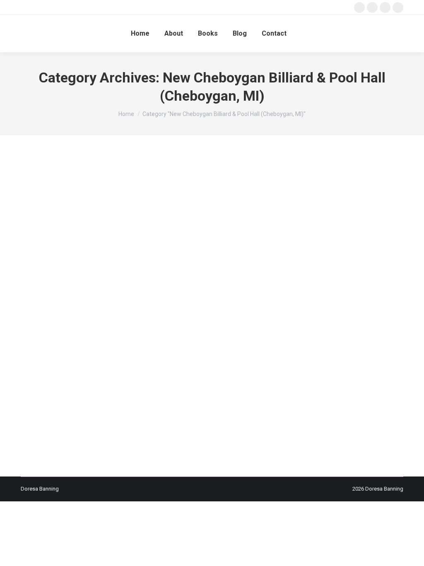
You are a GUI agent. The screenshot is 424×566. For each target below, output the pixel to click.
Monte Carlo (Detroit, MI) (60, 358)
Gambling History (329, 336)
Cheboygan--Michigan (82, 320)
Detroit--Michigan (141, 336)
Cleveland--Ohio (288, 320)
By (53, 388)
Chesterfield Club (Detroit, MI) (146, 320)
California (292, 313)
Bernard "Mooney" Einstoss (183, 313)
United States (308, 373)
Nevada (170, 358)
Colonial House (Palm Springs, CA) (167, 328)
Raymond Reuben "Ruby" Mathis (250, 366)
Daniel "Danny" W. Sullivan (87, 336)
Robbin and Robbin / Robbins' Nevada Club (95, 373)
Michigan (244, 351)
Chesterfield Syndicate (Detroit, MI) (225, 320)
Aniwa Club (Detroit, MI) (120, 313)
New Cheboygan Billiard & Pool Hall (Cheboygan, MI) (303, 358)
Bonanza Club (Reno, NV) (249, 313)
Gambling (295, 336)
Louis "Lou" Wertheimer (85, 351)
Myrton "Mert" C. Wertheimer (125, 358)
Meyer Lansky (178, 351)
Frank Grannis (264, 336)
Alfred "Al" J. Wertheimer (60, 313)
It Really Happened (136, 343)
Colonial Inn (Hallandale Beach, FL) (252, 328)
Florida (237, 336)
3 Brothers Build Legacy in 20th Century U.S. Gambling (133, 299)
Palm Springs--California (60, 366)
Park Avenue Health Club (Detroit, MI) (134, 366)
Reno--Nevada (309, 366)
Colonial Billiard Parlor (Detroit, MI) (83, 328)
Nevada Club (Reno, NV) (210, 358)
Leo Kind (344, 343)
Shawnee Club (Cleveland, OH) (253, 373)
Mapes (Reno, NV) (137, 351)
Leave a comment (142, 388)
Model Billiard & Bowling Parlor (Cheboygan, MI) (315, 351)
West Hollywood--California (89, 381)
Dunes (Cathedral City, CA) (196, 336)
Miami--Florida (214, 351)
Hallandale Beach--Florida (80, 343)
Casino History (323, 313)
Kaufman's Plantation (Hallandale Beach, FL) (279, 343)
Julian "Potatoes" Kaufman (193, 343)
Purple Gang (195, 366)
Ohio (374, 358)
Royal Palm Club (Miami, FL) (182, 373)
